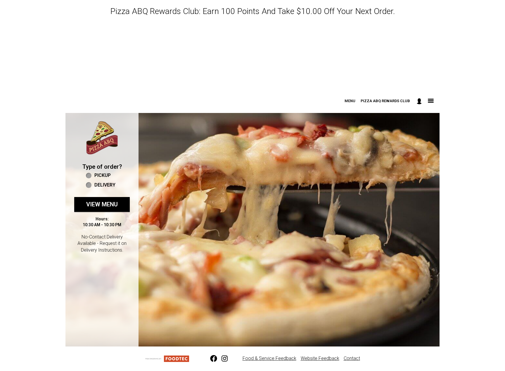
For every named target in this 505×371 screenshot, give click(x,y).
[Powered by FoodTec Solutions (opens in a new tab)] (167, 358)
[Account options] (419, 101)
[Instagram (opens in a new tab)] (221, 359)
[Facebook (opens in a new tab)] (210, 359)
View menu (102, 204)
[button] (102, 138)
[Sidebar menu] (431, 101)
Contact (352, 358)
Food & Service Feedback (269, 358)
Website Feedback (320, 358)
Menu (350, 101)
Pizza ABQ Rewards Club (385, 101)
